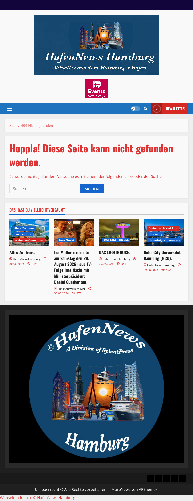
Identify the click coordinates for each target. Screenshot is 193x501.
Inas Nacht (66, 240)
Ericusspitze (23, 234)
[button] (10, 109)
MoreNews (120, 489)
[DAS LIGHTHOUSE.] (119, 232)
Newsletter (175, 108)
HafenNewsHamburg (27, 259)
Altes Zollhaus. (22, 252)
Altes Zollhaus (24, 228)
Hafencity (155, 234)
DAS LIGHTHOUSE (116, 240)
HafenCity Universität (164, 240)
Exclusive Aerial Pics (28, 240)
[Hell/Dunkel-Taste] (135, 108)
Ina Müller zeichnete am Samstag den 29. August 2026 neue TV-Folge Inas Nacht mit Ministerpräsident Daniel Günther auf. (73, 267)
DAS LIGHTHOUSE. (114, 252)
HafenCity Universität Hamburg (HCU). (162, 255)
